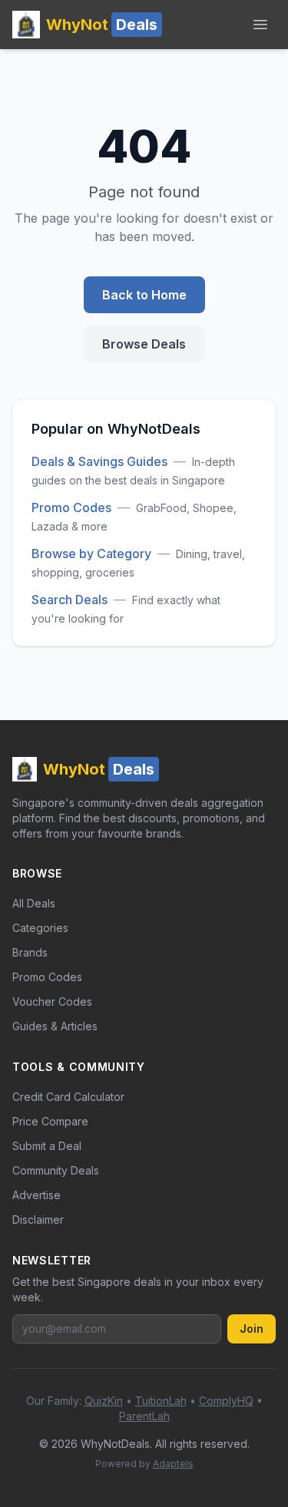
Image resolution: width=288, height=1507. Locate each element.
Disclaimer (38, 1219)
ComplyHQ (226, 1400)
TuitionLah (161, 1400)
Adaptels (173, 1463)
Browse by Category (91, 553)
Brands (30, 952)
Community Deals (55, 1170)
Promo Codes (71, 507)
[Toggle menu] (260, 24)
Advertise (36, 1194)
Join (251, 1328)
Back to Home (144, 294)
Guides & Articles (55, 1026)
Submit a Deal (46, 1145)
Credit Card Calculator (68, 1096)
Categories (40, 927)
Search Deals (69, 599)
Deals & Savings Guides (99, 461)
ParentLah (144, 1416)
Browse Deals (144, 344)
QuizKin (103, 1400)
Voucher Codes (52, 1001)
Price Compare (50, 1121)
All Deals (33, 903)
